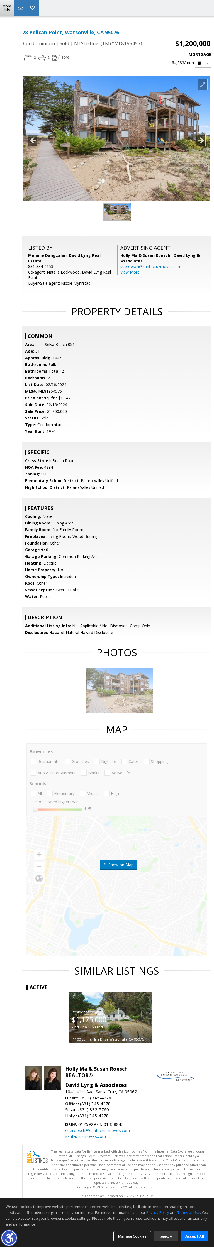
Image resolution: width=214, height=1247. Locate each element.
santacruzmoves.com (85, 1136)
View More (130, 272)
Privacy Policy (157, 1212)
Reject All (166, 1236)
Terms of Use (188, 1212)
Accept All (194, 1236)
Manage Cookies (132, 1236)
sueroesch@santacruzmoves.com (150, 266)
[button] (9, 1238)
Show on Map (120, 864)
